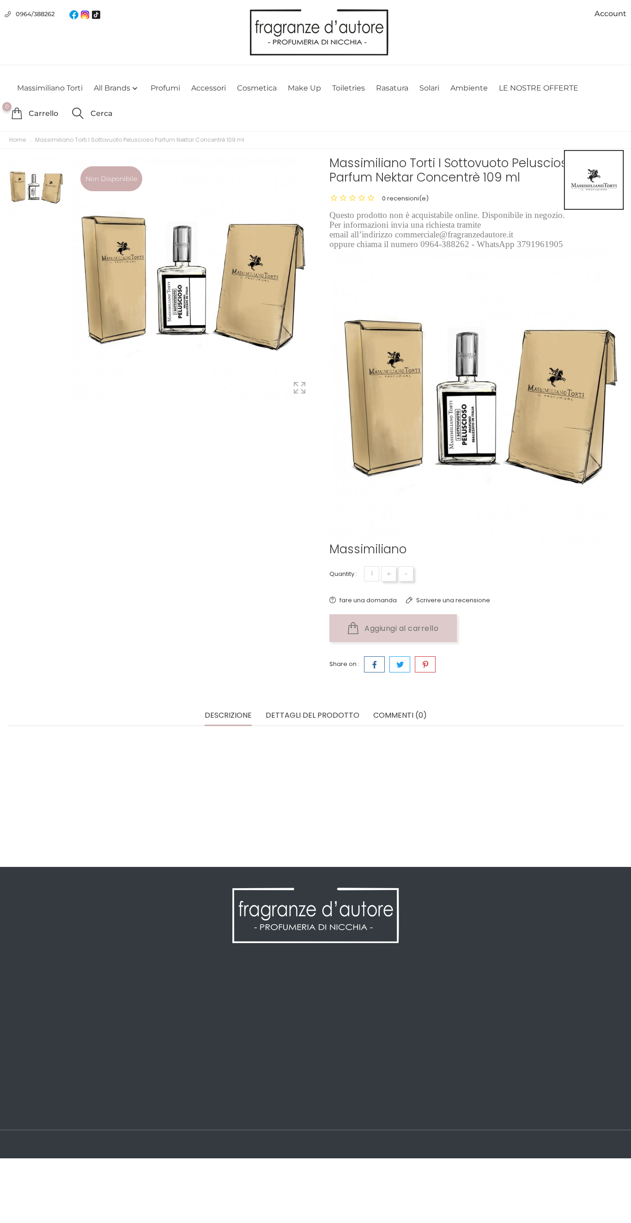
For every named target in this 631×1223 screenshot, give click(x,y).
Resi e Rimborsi (189, 1041)
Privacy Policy (186, 1000)
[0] (17, 113)
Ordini (330, 1000)
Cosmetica (257, 88)
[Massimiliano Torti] (594, 180)
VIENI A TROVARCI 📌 (198, 1111)
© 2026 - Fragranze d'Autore (54, 1145)
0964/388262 (35, 14)
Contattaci (181, 1069)
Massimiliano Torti (50, 88)
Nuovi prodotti (31, 1000)
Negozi (175, 1097)
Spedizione (182, 986)
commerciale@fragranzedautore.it (554, 1044)
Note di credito (345, 1014)
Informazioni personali (357, 986)
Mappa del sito (188, 1083)
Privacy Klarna (187, 1055)
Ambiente (469, 88)
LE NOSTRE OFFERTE (538, 88)
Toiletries (348, 88)
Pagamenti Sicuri (192, 1027)
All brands (117, 88)
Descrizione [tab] (228, 715)
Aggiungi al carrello (401, 628)
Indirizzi (333, 1027)
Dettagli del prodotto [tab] (312, 715)
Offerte (19, 986)
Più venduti (26, 1014)
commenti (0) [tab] (400, 715)
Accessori (208, 88)
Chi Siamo (180, 1014)
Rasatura (392, 88)
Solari (429, 88)
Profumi (165, 88)
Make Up (304, 88)
